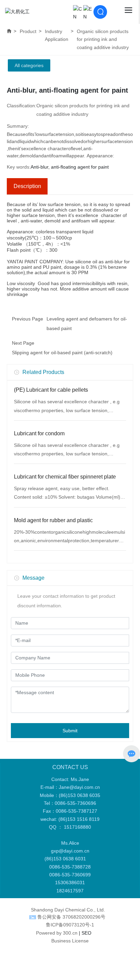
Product (28, 31)
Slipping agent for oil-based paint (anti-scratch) (62, 352)
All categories (29, 65)
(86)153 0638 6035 (79, 795)
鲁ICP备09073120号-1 (70, 924)
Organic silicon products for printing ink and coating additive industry (103, 39)
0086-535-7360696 (75, 803)
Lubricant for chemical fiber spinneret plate (65, 477)
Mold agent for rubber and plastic (53, 520)
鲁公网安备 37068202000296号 (71, 917)
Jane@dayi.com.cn (79, 787)
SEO (86, 933)
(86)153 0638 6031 (67, 858)
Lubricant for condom (39, 433)
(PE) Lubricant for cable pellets (51, 390)
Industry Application (56, 35)
